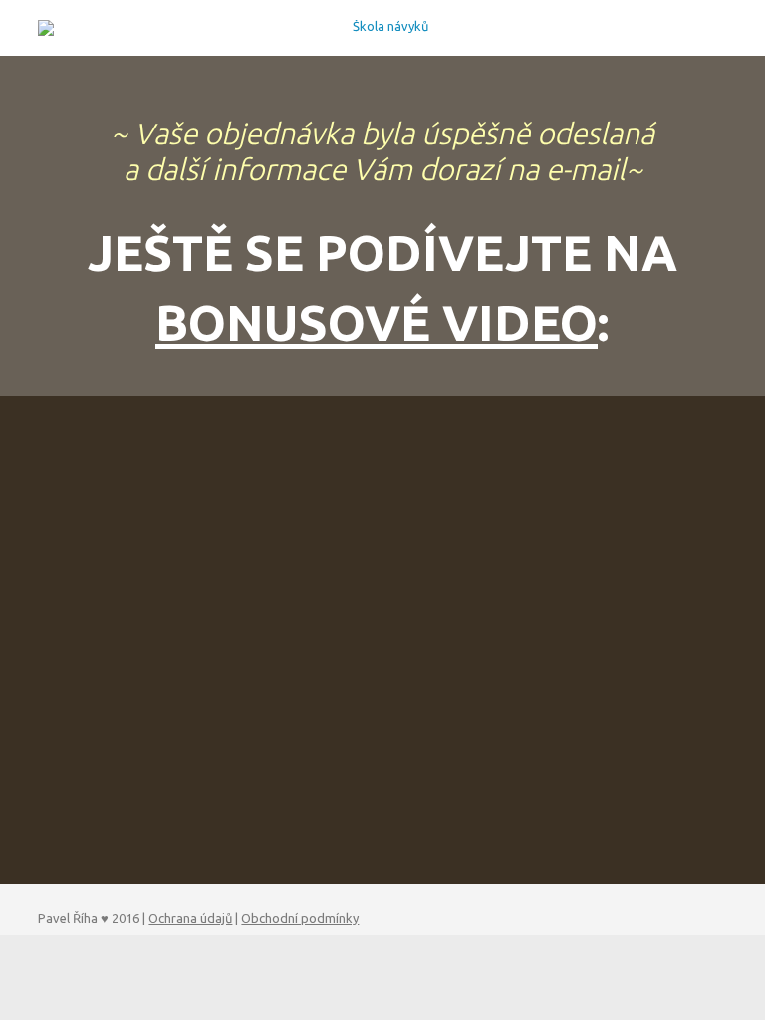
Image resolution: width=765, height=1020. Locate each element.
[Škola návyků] (382, 28)
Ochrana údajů (190, 918)
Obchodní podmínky (300, 918)
